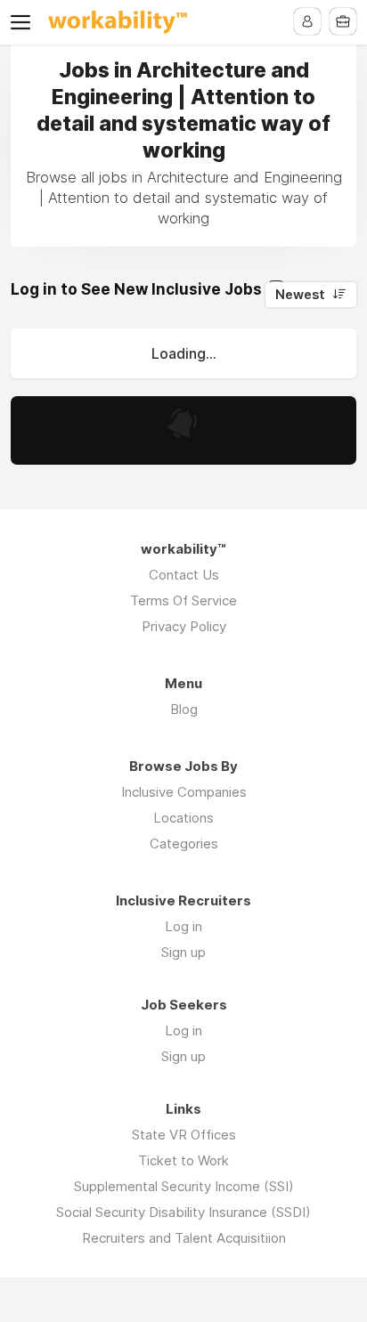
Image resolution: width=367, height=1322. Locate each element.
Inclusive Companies (184, 791)
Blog (184, 709)
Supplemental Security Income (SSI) (184, 1186)
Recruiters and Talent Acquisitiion (184, 1237)
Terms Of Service (183, 600)
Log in (183, 926)
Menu (24, 22)
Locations (183, 817)
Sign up (183, 952)
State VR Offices (184, 1134)
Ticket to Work (183, 1160)
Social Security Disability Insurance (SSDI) (183, 1212)
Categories (184, 843)
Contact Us (184, 574)
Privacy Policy (184, 626)
